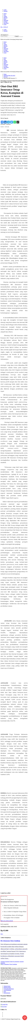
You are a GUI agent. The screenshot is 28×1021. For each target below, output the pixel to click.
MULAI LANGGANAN (7, 920)
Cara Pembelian (7, 990)
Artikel (5, 16)
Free (5, 15)
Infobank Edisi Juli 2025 (9, 75)
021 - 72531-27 (4, 27)
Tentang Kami (7, 986)
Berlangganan (7, 992)
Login (5, 9)
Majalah (5, 17)
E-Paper (5, 21)
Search (16, 36)
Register (5, 11)
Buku (5, 19)
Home (5, 13)
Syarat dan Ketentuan (9, 988)
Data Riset (6, 23)
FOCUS (6, 77)
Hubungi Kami (7, 987)
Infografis (6, 20)
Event (5, 24)
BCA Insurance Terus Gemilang (10, 941)
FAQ (5, 991)
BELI (2, 934)
